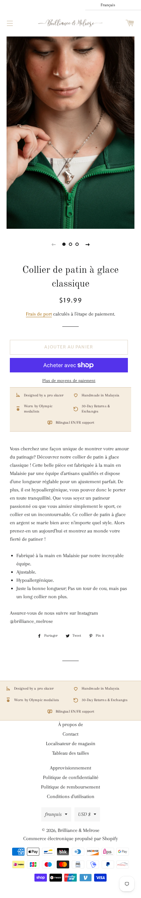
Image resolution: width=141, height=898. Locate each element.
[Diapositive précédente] (53, 244)
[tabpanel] (70, 132)
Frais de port (39, 314)
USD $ (84, 814)
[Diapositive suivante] (87, 244)
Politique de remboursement (70, 787)
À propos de (70, 724)
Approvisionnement (70, 768)
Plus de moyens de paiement (68, 380)
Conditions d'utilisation (70, 796)
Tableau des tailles (70, 753)
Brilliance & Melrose (78, 830)
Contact (70, 734)
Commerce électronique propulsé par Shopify (70, 838)
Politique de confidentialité (70, 777)
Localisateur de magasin (70, 743)
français (53, 814)
